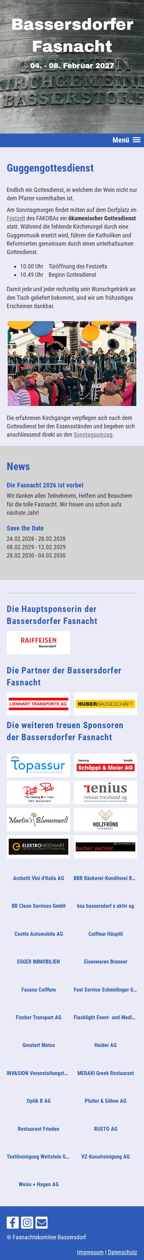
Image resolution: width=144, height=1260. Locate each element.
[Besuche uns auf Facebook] (13, 1225)
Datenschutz (122, 1252)
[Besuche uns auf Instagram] (27, 1225)
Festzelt (16, 218)
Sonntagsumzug (93, 434)
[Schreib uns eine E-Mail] (41, 1225)
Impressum (90, 1252)
